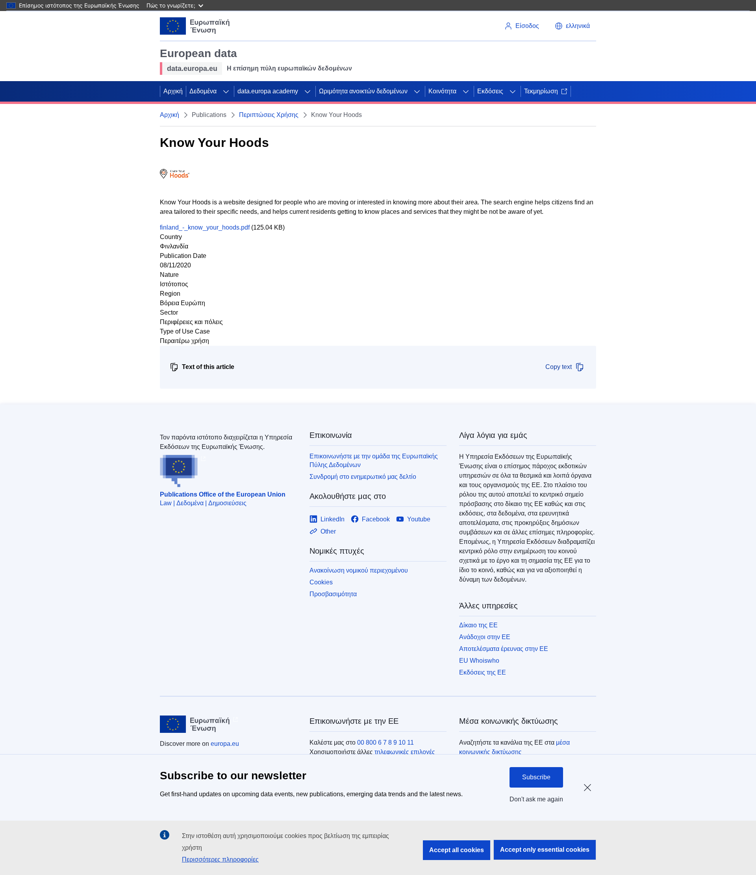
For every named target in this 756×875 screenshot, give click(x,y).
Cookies (321, 582)
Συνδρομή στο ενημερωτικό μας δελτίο (362, 476)
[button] (572, 26)
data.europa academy (267, 91)
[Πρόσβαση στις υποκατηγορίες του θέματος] (226, 91)
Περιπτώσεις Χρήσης (268, 114)
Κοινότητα (442, 91)
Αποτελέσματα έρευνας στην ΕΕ (503, 648)
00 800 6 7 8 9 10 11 (385, 742)
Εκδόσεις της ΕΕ (482, 672)
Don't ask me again (536, 799)
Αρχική (173, 91)
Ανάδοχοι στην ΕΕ (484, 637)
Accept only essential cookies (544, 849)
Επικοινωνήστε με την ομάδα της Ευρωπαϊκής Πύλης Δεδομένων (373, 460)
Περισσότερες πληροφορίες (220, 859)
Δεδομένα (203, 91)
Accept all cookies (456, 850)
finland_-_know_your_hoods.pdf (205, 227)
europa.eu (225, 743)
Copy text (558, 366)
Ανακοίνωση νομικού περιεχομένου (358, 570)
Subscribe (536, 777)
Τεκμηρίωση (541, 91)
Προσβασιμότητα (333, 594)
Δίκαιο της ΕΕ (478, 625)
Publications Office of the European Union (222, 494)
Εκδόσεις (490, 91)
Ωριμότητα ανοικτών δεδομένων (363, 91)
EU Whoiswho (479, 660)
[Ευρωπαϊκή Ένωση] (195, 26)
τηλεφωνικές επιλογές (404, 752)
